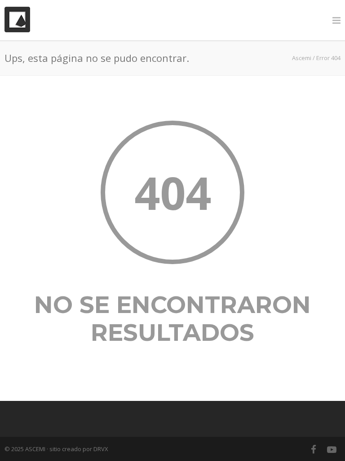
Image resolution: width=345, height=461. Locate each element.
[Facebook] (314, 449)
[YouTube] (332, 449)
